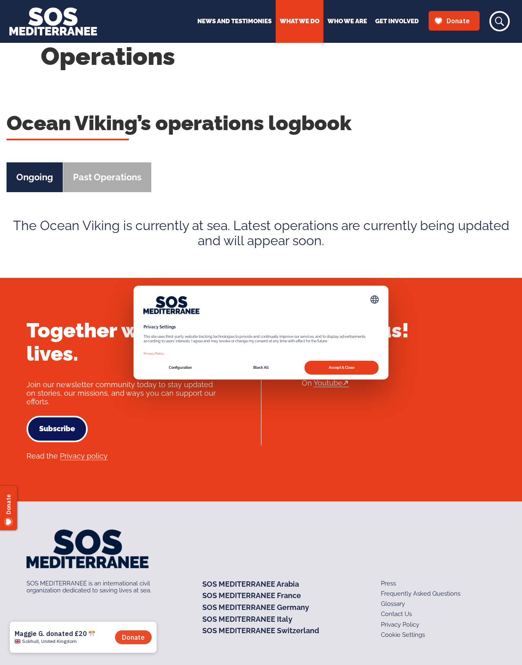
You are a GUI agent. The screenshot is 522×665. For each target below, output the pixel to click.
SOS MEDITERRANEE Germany (255, 607)
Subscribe (57, 428)
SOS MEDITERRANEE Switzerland (260, 630)
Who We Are (347, 21)
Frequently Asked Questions (420, 593)
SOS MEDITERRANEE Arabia (250, 584)
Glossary (393, 603)
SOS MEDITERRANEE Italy (247, 619)
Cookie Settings (403, 634)
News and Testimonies (234, 21)
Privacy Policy (400, 624)
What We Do (299, 21)
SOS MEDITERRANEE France (251, 595)
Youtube (328, 383)
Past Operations (107, 177)
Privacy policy (84, 456)
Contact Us (396, 614)
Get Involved (397, 21)
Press (388, 583)
